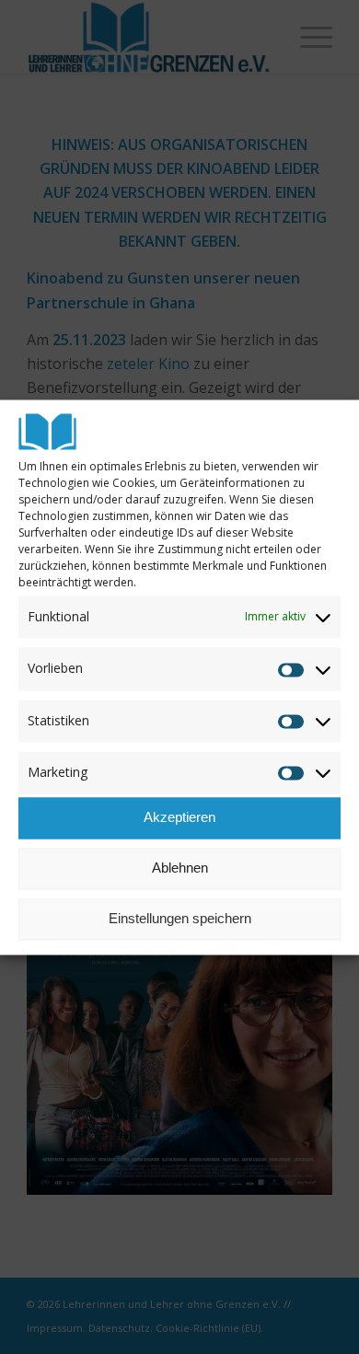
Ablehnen (180, 868)
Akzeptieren (179, 818)
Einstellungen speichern (180, 919)
